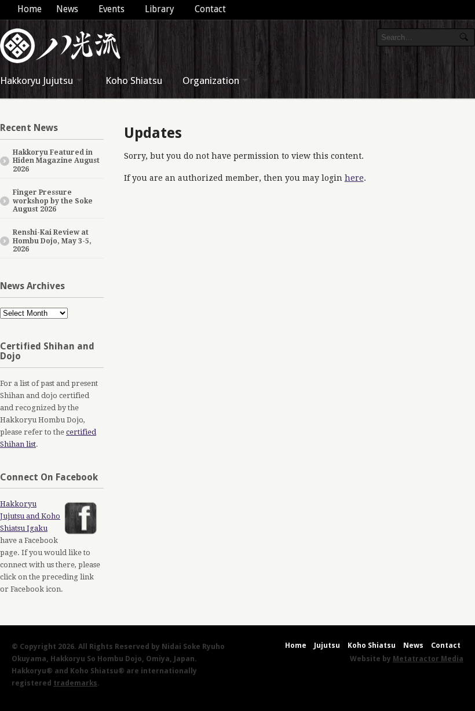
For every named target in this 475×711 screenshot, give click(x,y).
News (67, 9)
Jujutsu (327, 645)
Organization (210, 80)
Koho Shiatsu (133, 80)
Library (159, 9)
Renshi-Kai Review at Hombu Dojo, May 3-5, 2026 (52, 240)
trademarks (75, 683)
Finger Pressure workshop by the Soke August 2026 (53, 200)
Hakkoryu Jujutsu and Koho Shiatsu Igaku (30, 516)
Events (111, 9)
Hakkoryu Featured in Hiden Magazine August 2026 (56, 160)
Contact (210, 9)
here (354, 178)
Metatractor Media (428, 658)
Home (29, 9)
